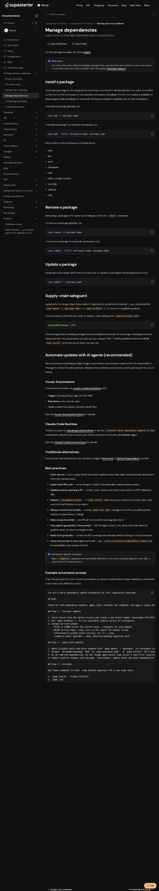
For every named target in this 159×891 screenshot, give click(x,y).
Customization (11, 145)
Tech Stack (12, 45)
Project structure (13, 78)
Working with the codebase (17, 73)
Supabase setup (13, 224)
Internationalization (13, 162)
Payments (8, 134)
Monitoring (9, 207)
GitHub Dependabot (128, 458)
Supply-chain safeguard (66, 295)
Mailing (7, 157)
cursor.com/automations (87, 388)
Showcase (113, 5)
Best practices (55, 468)
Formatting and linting (16, 101)
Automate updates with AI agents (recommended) (88, 355)
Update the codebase (16, 90)
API (5, 118)
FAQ (88, 5)
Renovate (107, 458)
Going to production (13, 196)
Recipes (7, 218)
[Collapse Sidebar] (36, 16)
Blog (124, 5)
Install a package (59, 81)
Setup (10, 51)
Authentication (11, 123)
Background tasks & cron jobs (18, 190)
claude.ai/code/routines (80, 430)
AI (4, 140)
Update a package (61, 264)
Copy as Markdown (58, 44)
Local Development (15, 106)
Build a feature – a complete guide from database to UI (19, 231)
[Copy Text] (152, 115)
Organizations (10, 129)
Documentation (11, 173)
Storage (7, 151)
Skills (9, 62)
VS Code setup (12, 84)
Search (22, 23)
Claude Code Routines (61, 424)
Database (8, 112)
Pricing (79, 5)
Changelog (99, 5)
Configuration (13, 56)
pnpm (87, 52)
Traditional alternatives (62, 452)
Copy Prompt (81, 44)
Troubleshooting (15, 67)
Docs (147, 5)
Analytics (8, 201)
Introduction (13, 39)
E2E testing (9, 213)
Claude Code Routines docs (70, 442)
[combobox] (45, 5)
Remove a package (61, 207)
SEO (6, 179)
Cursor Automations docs (69, 414)
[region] (100, 115)
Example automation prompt (65, 573)
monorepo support (116, 68)
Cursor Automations (60, 382)
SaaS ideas (135, 5)
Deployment (10, 185)
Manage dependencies (16, 95)
